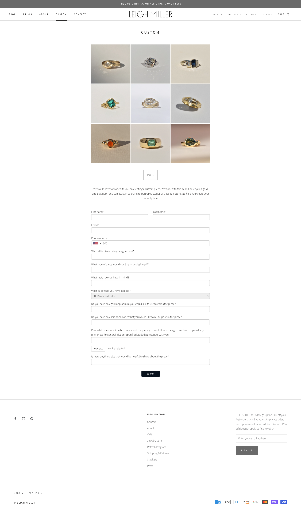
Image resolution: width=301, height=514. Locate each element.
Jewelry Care (154, 441)
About (43, 14)
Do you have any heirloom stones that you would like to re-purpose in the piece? (136, 317)
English (233, 14)
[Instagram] (23, 418)
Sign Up (247, 450)
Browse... (98, 348)
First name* (97, 212)
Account (252, 14)
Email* (95, 225)
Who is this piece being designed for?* (112, 251)
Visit (149, 434)
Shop (12, 14)
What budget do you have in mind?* (111, 291)
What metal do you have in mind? (110, 277)
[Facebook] (15, 418)
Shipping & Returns (158, 453)
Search (268, 14)
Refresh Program (156, 447)
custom (61, 14)
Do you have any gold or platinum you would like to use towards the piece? (133, 304)
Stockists (152, 460)
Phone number (99, 238)
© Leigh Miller (24, 502)
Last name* (159, 212)
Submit (150, 374)
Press (150, 466)
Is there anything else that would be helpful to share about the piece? (130, 356)
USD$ (216, 14)
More (150, 175)
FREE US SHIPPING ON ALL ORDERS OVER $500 (150, 3)
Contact (80, 14)
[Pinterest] (31, 418)
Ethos (27, 14)
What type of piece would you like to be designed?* (120, 264)
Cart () (284, 14)
